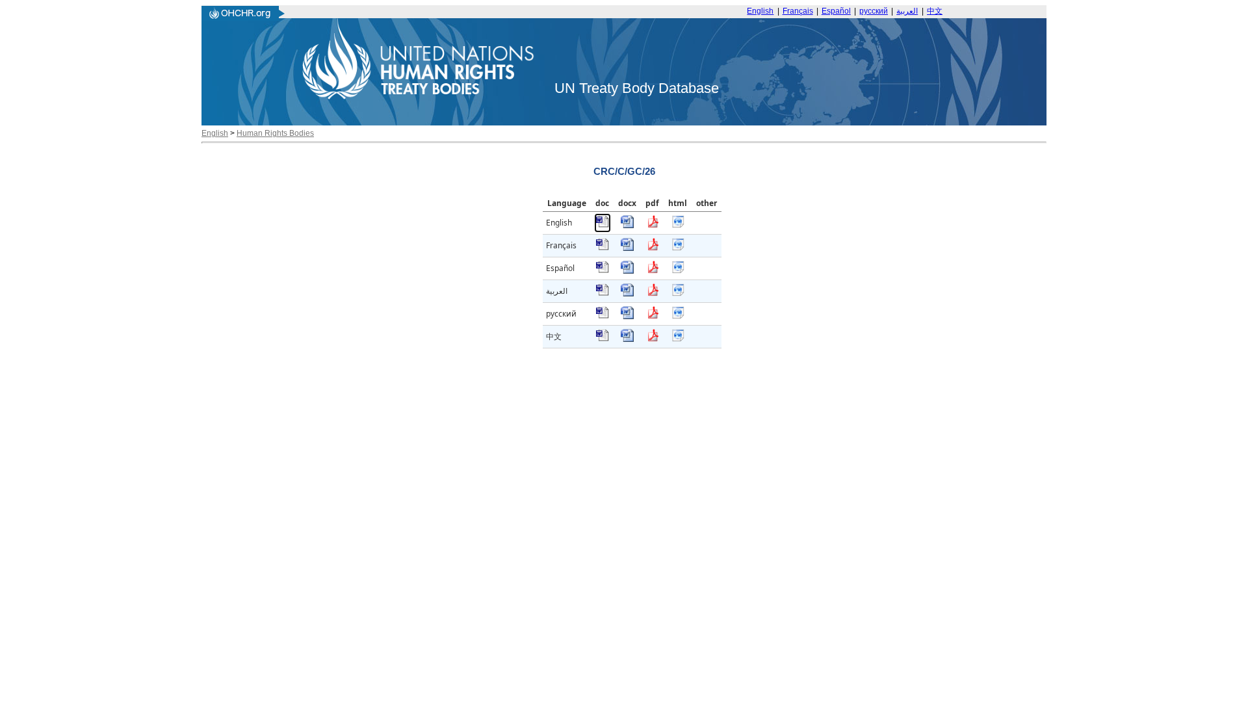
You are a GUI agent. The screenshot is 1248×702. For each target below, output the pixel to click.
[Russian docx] (627, 316)
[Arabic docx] (627, 293)
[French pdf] (652, 248)
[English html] (677, 225)
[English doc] (602, 225)
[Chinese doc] (602, 338)
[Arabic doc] (602, 293)
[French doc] (602, 248)
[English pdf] (652, 225)
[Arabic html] (677, 293)
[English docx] (627, 225)
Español (836, 11)
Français (798, 11)
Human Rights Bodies (275, 133)
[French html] (677, 248)
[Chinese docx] (627, 338)
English (760, 11)
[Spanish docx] (627, 270)
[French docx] (627, 248)
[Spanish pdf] (652, 270)
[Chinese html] (677, 338)
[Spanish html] (677, 270)
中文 (934, 11)
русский (873, 11)
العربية (907, 11)
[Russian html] (677, 316)
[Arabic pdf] (652, 293)
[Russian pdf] (652, 316)
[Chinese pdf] (652, 338)
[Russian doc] (602, 316)
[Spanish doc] (602, 270)
